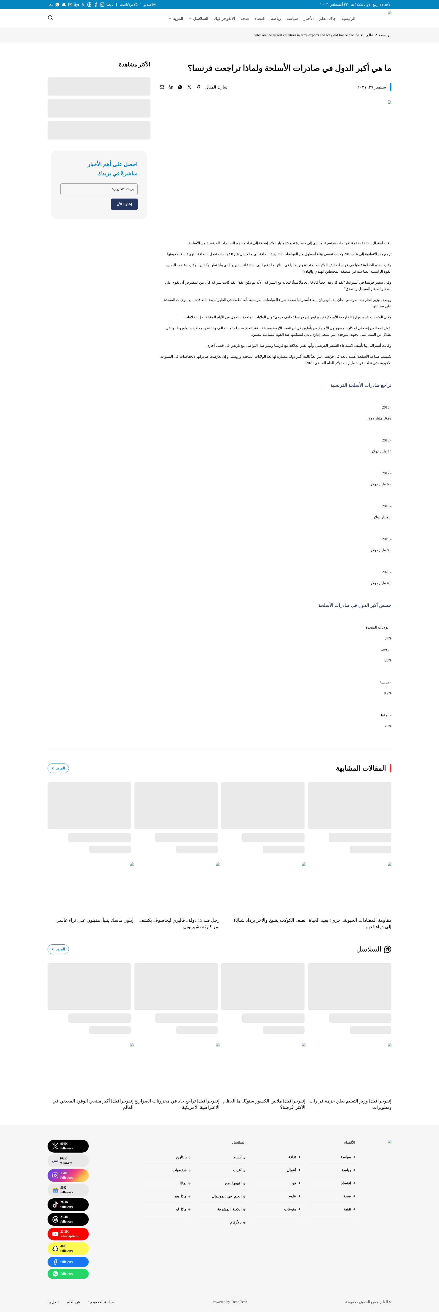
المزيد (60, 768)
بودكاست (126, 4)
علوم (292, 1196)
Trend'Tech (239, 1302)
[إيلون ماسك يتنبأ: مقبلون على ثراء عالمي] (91, 886)
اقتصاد (259, 18)
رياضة (276, 18)
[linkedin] (171, 87)
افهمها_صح (235, 1183)
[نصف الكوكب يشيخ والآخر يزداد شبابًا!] (262, 886)
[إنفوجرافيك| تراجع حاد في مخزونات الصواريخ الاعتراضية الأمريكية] (177, 1067)
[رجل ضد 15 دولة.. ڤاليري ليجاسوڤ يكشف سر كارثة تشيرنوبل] (177, 886)
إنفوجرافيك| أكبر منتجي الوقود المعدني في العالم (93, 1104)
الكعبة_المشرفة (231, 1209)
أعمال (291, 1170)
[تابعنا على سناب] (64, 4)
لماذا (185, 1183)
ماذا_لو (183, 1209)
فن (294, 1183)
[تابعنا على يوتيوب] (70, 4)
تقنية (347, 1209)
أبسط (239, 1157)
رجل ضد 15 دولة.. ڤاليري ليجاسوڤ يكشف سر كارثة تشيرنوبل (179, 923)
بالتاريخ (183, 1157)
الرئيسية (348, 18)
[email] (162, 87)
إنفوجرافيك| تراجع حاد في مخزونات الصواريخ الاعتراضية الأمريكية (177, 1104)
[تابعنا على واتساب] (57, 4)
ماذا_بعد (182, 1196)
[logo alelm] (377, 18)
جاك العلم (327, 18)
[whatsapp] (180, 87)
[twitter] (189, 87)
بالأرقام (237, 1222)
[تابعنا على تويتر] (83, 4)
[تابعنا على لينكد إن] (76, 4)
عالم (369, 35)
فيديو (147, 4)
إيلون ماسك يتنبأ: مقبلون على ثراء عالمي (95, 920)
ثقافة (292, 1157)
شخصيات (181, 1170)
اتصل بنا (53, 1302)
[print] (198, 87)
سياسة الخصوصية (101, 1302)
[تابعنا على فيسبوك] (96, 4)
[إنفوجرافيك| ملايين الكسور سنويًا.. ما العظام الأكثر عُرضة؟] (262, 1067)
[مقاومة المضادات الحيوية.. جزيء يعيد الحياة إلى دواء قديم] (348, 886)
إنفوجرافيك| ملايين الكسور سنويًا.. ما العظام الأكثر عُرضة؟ (264, 1104)
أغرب (239, 1170)
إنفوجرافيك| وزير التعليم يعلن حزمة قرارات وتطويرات (350, 1104)
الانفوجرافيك (224, 18)
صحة (245, 18)
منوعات (290, 1209)
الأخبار (308, 18)
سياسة (292, 18)
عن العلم (73, 1302)
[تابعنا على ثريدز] (89, 4)
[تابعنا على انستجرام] (102, 4)
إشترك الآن (124, 204)
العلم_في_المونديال (228, 1196)
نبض (50, 4)
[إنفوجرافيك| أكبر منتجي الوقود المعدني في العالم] (91, 1067)
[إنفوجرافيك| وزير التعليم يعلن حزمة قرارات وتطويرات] (348, 1067)
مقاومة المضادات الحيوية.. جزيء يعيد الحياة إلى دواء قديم (350, 923)
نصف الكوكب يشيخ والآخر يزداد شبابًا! (269, 920)
